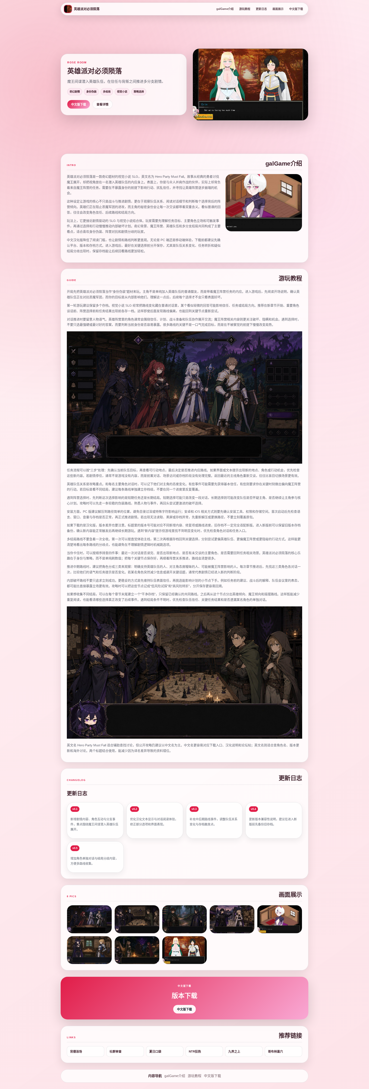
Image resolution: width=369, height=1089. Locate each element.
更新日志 (261, 8)
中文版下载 (296, 8)
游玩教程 (244, 8)
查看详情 (102, 104)
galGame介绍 (225, 8)
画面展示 (278, 8)
